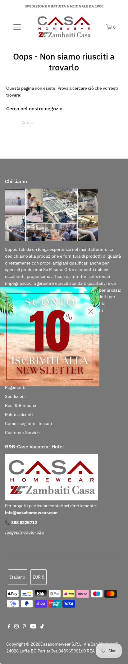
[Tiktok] (42, 626)
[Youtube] (33, 626)
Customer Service (22, 432)
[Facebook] (9, 626)
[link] (49, 336)
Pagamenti (15, 387)
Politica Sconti (19, 414)
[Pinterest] (24, 626)
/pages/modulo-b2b (24, 532)
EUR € (38, 577)
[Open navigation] (17, 27)
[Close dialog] (90, 311)
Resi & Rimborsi (20, 405)
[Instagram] (16, 626)
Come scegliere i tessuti (28, 423)
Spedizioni (15, 396)
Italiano (17, 577)
